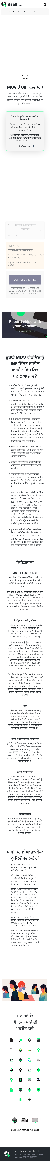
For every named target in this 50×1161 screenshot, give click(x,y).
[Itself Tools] (25, 1123)
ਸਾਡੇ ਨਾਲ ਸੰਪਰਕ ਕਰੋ (29, 1157)
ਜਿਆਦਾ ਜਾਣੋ (24, 119)
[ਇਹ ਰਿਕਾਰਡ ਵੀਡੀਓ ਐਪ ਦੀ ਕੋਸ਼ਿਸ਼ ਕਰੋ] (25, 325)
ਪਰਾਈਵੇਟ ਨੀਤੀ (29, 127)
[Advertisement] (25, 42)
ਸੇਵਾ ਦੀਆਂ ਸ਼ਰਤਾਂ (21, 1151)
